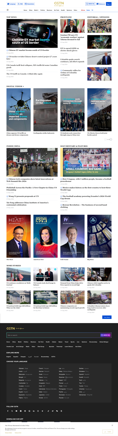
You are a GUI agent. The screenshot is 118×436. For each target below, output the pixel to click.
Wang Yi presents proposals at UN (23, 196)
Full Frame (64, 259)
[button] (53, 47)
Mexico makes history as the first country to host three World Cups (85, 189)
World (36, 10)
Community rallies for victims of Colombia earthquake (70, 72)
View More (107, 317)
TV (92, 10)
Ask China (78, 346)
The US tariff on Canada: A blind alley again (24, 74)
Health (63, 10)
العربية (30, 356)
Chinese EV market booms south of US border (28, 50)
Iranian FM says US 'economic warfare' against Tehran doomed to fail (72, 37)
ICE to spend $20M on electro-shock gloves (69, 49)
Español (15, 356)
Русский (36, 356)
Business (49, 10)
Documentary (93, 342)
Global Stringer (104, 342)
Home (25, 10)
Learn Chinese (69, 346)
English (8, 356)
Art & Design (19, 346)
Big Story (90, 259)
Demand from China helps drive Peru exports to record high (71, 284)
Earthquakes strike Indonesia (43, 133)
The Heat (9, 259)
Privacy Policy (8, 432)
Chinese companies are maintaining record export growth (72, 307)
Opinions (69, 10)
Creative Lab (10, 346)
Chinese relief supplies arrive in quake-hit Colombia (98, 284)
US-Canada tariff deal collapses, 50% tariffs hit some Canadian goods (32, 66)
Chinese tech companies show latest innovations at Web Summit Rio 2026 (29, 180)
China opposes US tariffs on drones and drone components (17, 134)
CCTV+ (53, 356)
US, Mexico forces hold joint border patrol (97, 134)
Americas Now (38, 259)
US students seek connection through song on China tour (70, 134)
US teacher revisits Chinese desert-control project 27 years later (31, 58)
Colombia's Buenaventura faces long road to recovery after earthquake (98, 307)
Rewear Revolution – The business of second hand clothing (83, 206)
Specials (51, 346)
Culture (54, 342)
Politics (43, 10)
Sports (73, 342)
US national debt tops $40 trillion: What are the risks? (18, 307)
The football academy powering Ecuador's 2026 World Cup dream (85, 197)
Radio (88, 10)
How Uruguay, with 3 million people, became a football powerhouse (85, 180)
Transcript (59, 346)
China (30, 10)
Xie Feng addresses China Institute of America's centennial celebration (27, 204)
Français (23, 356)
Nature (60, 342)
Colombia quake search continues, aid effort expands (72, 60)
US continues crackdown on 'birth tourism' (18, 284)
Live (83, 10)
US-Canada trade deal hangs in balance (44, 284)
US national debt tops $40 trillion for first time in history (45, 307)
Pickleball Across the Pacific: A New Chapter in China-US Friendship (31, 189)
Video (75, 10)
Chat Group (41, 346)
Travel (66, 342)
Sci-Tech (56, 10)
